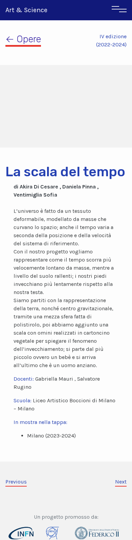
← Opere (23, 39)
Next (121, 481)
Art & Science (26, 10)
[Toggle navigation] (119, 10)
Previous (16, 481)
